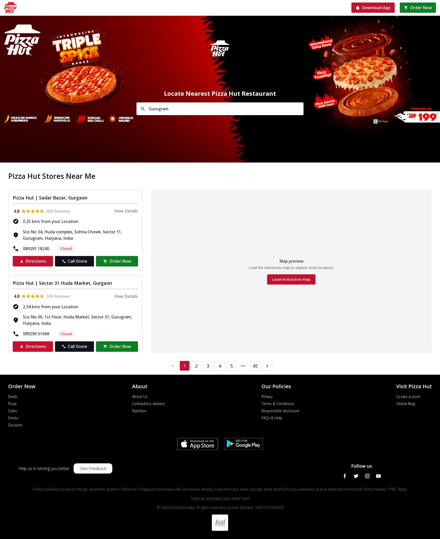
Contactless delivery (148, 403)
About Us (139, 396)
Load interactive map (291, 279)
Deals (12, 396)
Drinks (13, 417)
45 (255, 366)
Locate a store (408, 396)
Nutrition (139, 410)
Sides (12, 410)
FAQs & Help (272, 417)
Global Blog (405, 403)
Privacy (267, 396)
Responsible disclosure (280, 410)
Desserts (15, 425)
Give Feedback (93, 468)
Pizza (12, 403)
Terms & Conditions (278, 403)
